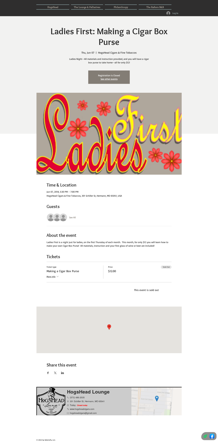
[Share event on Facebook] (48, 373)
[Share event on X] (55, 373)
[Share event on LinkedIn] (62, 373)
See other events (109, 78)
